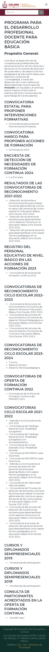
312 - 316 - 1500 (25, 644)
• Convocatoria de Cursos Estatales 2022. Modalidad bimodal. (23, 448)
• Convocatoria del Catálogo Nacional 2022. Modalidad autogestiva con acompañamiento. (24, 438)
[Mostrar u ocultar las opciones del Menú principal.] (46, 4)
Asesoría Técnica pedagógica (24, 367)
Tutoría (13, 362)
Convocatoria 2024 (19, 149)
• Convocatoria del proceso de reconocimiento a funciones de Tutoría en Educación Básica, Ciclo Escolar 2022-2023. (25, 332)
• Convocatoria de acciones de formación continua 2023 (25, 274)
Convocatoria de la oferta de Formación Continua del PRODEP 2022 (24, 396)
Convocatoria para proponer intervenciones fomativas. (24, 125)
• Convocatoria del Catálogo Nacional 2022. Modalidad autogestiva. (24, 429)
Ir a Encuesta (16, 177)
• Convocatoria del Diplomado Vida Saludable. (25, 484)
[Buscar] (41, 12)
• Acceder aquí (16, 617)
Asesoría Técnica (18, 365)
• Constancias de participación (24, 562)
